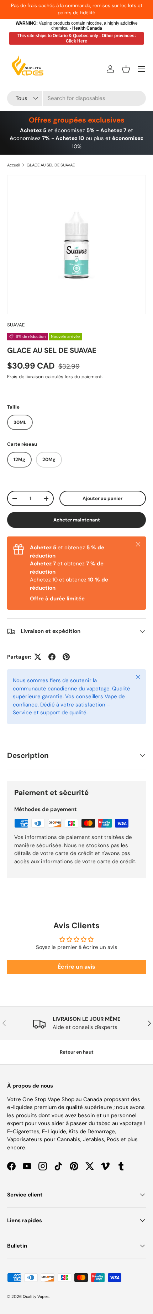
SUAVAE (16, 325)
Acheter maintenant (76, 520)
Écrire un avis (76, 966)
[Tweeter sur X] (38, 657)
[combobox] (76, 98)
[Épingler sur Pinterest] (66, 657)
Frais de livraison (25, 377)
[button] (126, 69)
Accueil (13, 165)
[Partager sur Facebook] (52, 657)
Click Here (76, 41)
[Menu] (141, 69)
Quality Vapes (36, 1296)
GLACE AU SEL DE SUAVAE (51, 165)
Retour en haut (77, 1052)
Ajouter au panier (102, 498)
